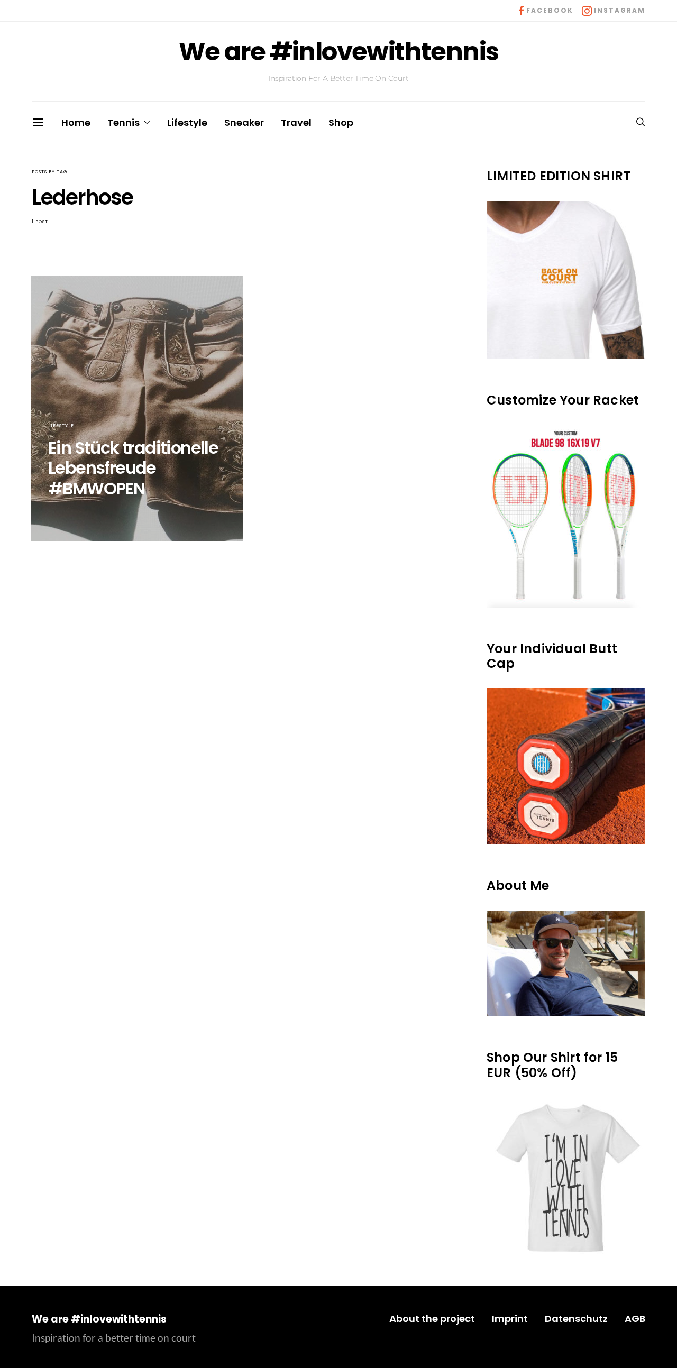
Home (75, 122)
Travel (296, 122)
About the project (432, 1318)
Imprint (510, 1318)
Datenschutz (576, 1318)
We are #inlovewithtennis (339, 52)
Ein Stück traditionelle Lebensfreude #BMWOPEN (133, 468)
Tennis (123, 122)
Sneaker (244, 122)
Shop (340, 122)
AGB (635, 1318)
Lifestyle (187, 122)
